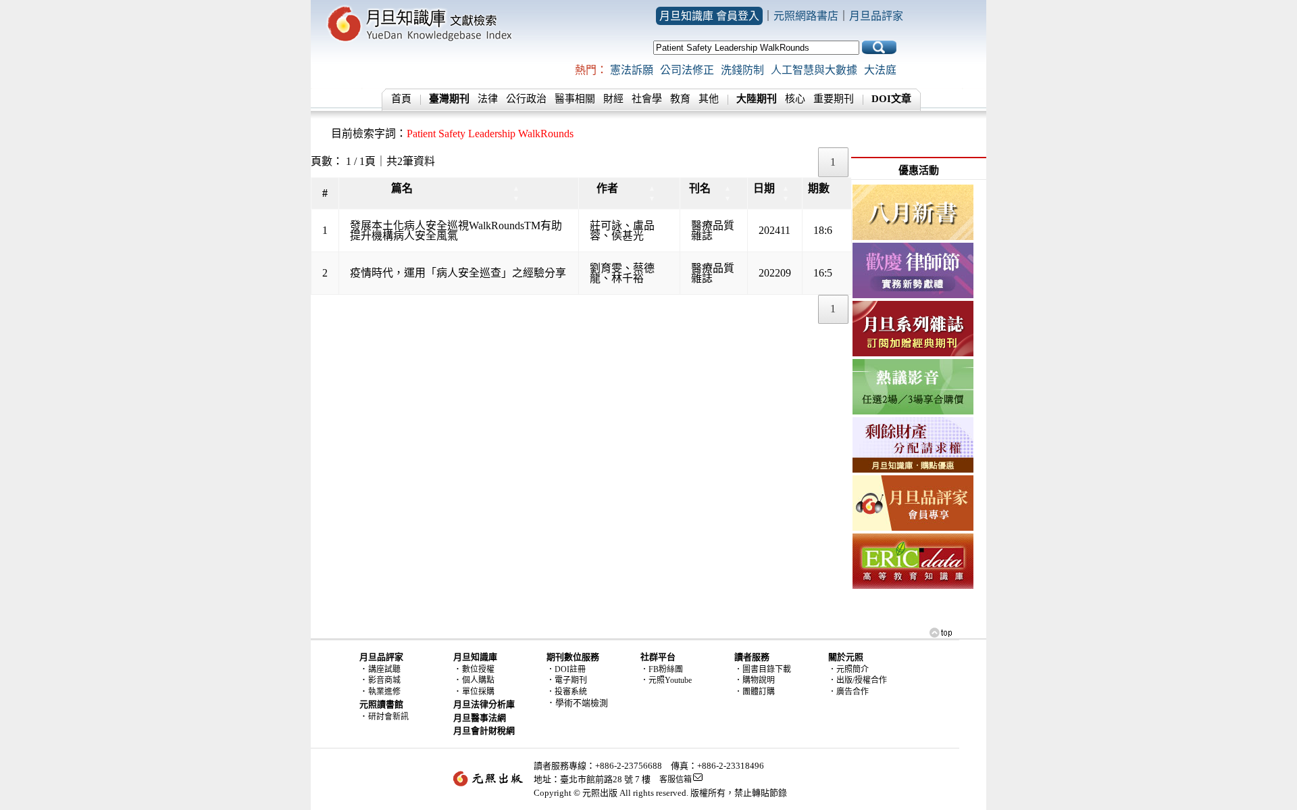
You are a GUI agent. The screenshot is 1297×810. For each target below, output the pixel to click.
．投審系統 (566, 691)
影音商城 (384, 680)
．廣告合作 (848, 691)
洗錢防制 (742, 70)
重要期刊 (833, 98)
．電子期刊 (566, 680)
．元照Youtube (666, 680)
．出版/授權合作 (857, 680)
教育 (680, 98)
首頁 (401, 98)
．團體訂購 (754, 691)
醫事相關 (575, 98)
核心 (795, 98)
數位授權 (478, 669)
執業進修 (384, 691)
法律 (488, 98)
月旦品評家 (876, 16)
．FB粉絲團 (661, 669)
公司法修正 (687, 70)
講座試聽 (384, 669)
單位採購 (478, 691)
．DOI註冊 (566, 669)
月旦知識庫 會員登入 (709, 16)
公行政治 (526, 98)
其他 (708, 98)
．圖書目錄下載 (762, 669)
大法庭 (880, 70)
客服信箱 (675, 779)
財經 (613, 98)
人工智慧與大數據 (814, 70)
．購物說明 (754, 680)
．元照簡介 (848, 669)
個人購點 (478, 680)
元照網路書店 (805, 16)
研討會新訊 (388, 716)
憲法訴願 (631, 70)
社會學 (647, 98)
